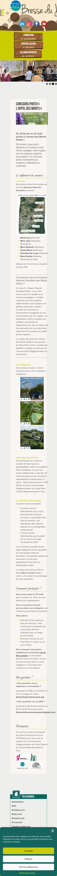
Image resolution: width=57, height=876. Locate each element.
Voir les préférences (28, 867)
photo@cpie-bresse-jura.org (30, 697)
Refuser (28, 859)
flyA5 (14, 806)
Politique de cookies (27, 873)
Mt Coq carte (17, 822)
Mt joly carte (17, 814)
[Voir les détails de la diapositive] (28, 71)
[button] (52, 830)
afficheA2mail (17, 802)
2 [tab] (50, 84)
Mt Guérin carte (18, 818)
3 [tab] (53, 84)
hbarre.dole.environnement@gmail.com (35, 712)
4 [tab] (56, 84)
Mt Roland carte (18, 810)
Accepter (28, 851)
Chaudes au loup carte (21, 827)
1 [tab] (47, 84)
